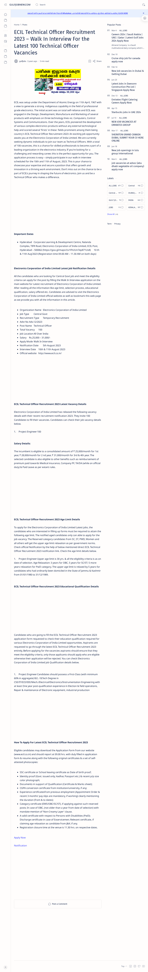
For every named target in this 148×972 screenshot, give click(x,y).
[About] (5, 35)
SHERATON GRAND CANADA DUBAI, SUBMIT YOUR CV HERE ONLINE (128, 137)
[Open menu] (5, 4)
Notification (20, 845)
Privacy (117, 223)
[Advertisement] (70, 199)
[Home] (5, 14)
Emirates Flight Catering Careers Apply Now (124, 101)
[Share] (97, 61)
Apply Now (20, 837)
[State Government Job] (5, 62)
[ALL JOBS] (123, 30)
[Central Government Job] (5, 56)
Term (109, 223)
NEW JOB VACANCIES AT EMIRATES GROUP (124, 123)
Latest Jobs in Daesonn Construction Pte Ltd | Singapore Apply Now (124, 86)
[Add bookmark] (89, 61)
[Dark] (143, 4)
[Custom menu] (5, 51)
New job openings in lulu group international (125, 152)
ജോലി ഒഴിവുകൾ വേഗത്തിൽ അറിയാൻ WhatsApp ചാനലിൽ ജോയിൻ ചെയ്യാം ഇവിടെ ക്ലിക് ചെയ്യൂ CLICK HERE (77, 13)
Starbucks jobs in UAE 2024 (126, 112)
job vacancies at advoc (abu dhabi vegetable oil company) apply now (128, 166)
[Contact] (5, 41)
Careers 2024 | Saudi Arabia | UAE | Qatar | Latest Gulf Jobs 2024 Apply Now (128, 37)
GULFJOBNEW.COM (20, 4)
